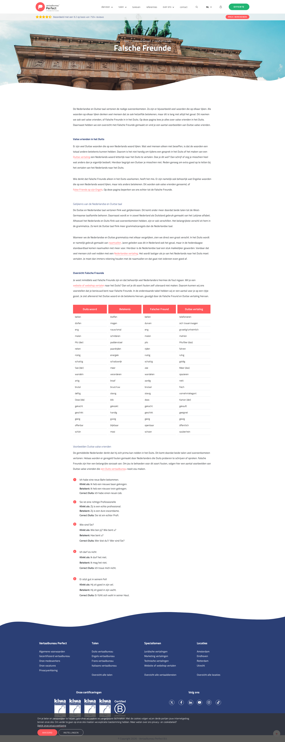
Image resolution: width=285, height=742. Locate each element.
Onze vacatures (47, 666)
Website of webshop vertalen (160, 666)
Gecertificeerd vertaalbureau (54, 656)
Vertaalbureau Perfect (53, 643)
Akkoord (47, 732)
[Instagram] (209, 702)
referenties (151, 7)
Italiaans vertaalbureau (104, 666)
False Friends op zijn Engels (88, 190)
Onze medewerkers (49, 661)
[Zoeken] (196, 7)
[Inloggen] (220, 7)
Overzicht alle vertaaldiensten (160, 675)
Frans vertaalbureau (103, 661)
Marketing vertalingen (156, 656)
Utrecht (201, 666)
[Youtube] (199, 702)
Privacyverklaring (48, 670)
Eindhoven (202, 656)
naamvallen (115, 243)
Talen (95, 643)
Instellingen (70, 732)
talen (121, 7)
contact (183, 7)
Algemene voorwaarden (52, 651)
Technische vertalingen (156, 661)
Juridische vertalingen (155, 651)
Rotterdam (202, 661)
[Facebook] (181, 702)
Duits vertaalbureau (102, 651)
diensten (105, 7)
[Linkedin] (190, 702)
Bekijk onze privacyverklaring (51, 725)
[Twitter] (172, 702)
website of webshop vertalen (88, 285)
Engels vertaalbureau (103, 656)
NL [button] (207, 7)
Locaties (202, 643)
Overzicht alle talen (102, 675)
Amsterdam (203, 651)
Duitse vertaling (81, 157)
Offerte (239, 6)
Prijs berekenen (237, 16)
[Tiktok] (218, 702)
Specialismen (152, 643)
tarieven (136, 7)
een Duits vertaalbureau (114, 469)
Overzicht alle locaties (208, 675)
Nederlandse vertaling (126, 253)
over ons (167, 7)
